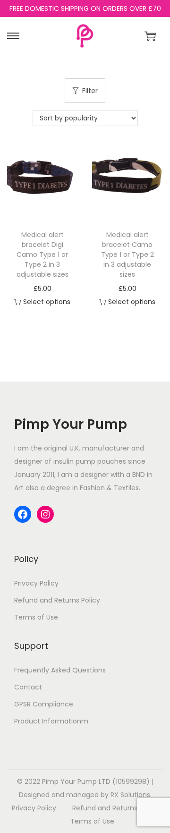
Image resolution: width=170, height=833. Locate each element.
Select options (46, 301)
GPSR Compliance (43, 704)
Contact (28, 687)
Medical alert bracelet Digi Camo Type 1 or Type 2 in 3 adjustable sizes (42, 254)
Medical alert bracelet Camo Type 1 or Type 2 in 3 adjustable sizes (127, 254)
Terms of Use (36, 617)
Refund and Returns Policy (57, 600)
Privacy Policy (36, 583)
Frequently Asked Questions (60, 670)
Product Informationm (51, 721)
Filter (90, 90)
